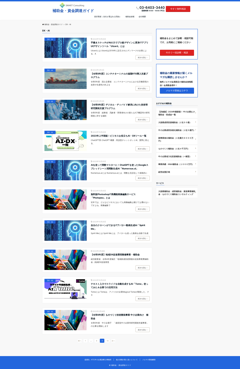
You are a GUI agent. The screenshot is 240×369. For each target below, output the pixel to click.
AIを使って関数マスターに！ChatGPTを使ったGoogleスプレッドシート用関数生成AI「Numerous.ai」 (119, 167)
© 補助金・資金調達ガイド (120, 365)
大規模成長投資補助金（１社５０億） (174, 122)
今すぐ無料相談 (178, 8)
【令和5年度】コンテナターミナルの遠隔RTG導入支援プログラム (119, 75)
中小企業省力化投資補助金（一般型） (174, 156)
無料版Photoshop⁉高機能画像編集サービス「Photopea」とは (113, 196)
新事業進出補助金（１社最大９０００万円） (175, 139)
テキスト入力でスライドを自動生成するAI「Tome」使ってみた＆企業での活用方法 (119, 285)
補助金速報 (129, 16)
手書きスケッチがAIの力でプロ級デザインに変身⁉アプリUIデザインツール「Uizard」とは (119, 44)
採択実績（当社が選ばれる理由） (107, 16)
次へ (113, 341)
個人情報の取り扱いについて (127, 360)
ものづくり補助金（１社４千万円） (173, 148)
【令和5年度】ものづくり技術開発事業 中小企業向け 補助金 (119, 316)
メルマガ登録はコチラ (177, 90)
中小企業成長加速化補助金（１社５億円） (176, 130)
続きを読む (142, 57)
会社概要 (142, 16)
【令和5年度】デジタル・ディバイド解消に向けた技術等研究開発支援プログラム (119, 106)
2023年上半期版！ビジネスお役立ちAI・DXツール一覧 (118, 135)
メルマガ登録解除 (149, 360)
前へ (79, 341)
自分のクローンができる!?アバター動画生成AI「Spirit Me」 (118, 227)
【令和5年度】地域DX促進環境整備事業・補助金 (115, 254)
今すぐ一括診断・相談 (177, 52)
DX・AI (50, 39)
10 (108, 341)
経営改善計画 (164, 172)
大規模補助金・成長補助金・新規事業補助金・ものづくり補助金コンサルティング (176, 192)
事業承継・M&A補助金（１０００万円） (176, 164)
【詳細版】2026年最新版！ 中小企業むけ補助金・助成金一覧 (176, 113)
